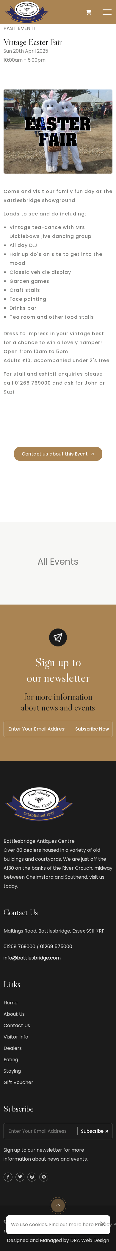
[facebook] (8, 1177)
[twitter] (19, 1177)
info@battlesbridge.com (32, 957)
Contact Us (17, 1025)
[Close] (103, 1223)
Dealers (13, 1048)
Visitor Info (16, 1036)
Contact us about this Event (55, 454)
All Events (58, 561)
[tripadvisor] (43, 1177)
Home (11, 1002)
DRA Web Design (89, 1240)
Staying (12, 1071)
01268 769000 (19, 946)
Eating (11, 1059)
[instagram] (31, 1177)
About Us (14, 1014)
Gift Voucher (18, 1082)
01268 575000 (56, 946)
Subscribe (92, 1131)
